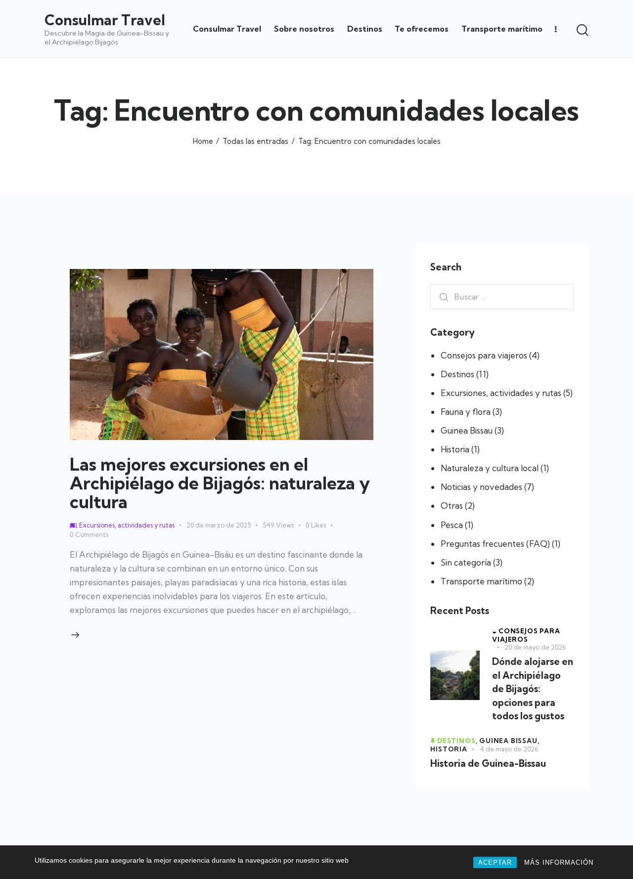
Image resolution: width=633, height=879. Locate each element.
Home (203, 141)
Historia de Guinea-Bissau (488, 763)
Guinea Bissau (467, 430)
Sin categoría (466, 562)
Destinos (457, 374)
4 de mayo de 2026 (509, 749)
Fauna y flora (466, 411)
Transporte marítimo (481, 581)
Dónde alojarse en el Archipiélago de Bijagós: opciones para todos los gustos (532, 689)
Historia (455, 449)
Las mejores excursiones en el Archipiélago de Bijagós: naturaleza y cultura (220, 483)
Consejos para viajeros (484, 355)
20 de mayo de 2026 (535, 647)
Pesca (452, 525)
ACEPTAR (495, 862)
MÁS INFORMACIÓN (558, 862)
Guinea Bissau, (509, 741)
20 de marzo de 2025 (218, 525)
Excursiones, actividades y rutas (501, 393)
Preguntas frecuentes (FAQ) (495, 543)
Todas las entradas (255, 141)
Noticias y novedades (481, 487)
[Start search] (582, 30)
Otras (452, 506)
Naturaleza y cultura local (490, 468)
